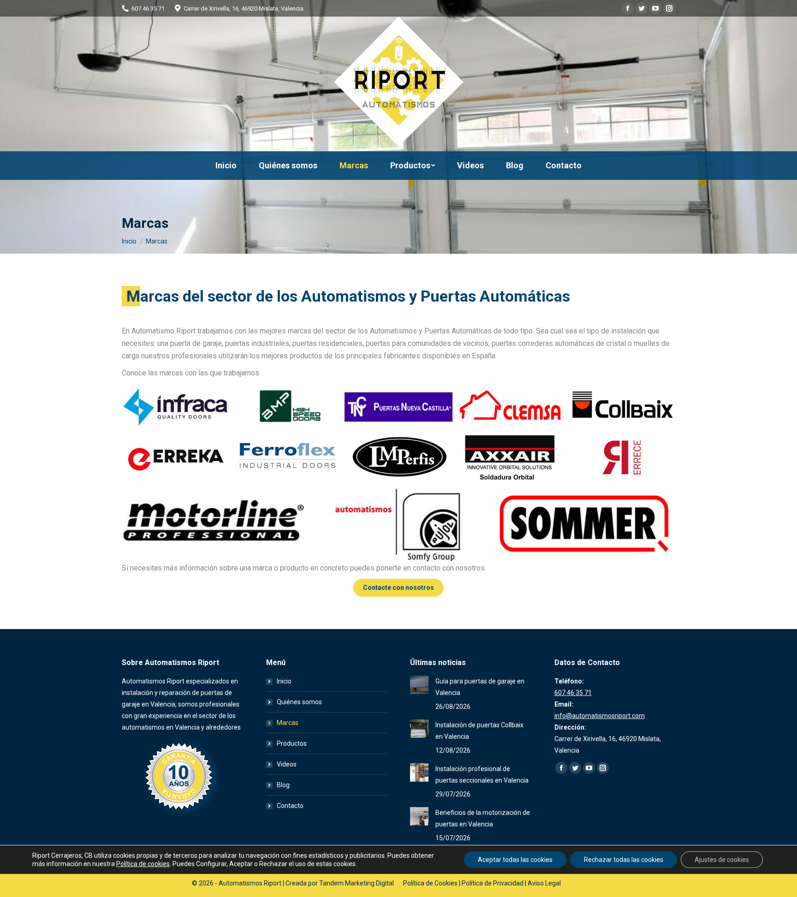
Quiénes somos (299, 702)
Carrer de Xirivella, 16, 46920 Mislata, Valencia (243, 8)
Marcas (287, 722)
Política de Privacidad (492, 883)
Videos (287, 764)
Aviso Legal (544, 883)
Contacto (290, 805)
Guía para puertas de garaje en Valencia (479, 686)
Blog (283, 785)
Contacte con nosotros (398, 587)
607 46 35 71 (148, 8)
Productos (292, 743)
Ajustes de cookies (722, 859)
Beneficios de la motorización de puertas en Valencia (482, 818)
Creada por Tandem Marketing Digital (339, 883)
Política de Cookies (430, 883)
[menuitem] (226, 165)
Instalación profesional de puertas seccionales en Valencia (482, 774)
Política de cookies (143, 863)
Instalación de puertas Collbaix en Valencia (479, 730)
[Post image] (419, 685)
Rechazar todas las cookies (623, 859)
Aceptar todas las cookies (515, 859)
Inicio (284, 681)
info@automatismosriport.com (599, 715)
